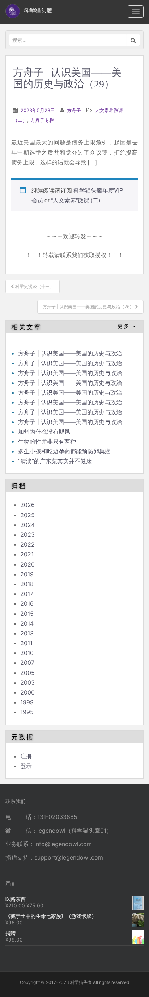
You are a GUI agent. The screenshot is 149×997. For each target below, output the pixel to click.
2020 (27, 564)
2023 (27, 534)
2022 (27, 544)
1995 (27, 712)
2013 (27, 633)
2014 (27, 623)
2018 (27, 584)
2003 (27, 682)
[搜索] (133, 40)
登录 (26, 766)
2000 (27, 692)
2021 (27, 554)
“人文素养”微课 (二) (75, 200)
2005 (27, 672)
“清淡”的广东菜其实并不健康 (55, 461)
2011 (26, 643)
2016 (27, 603)
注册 (26, 756)
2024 (27, 524)
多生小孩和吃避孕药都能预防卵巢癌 (64, 451)
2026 (27, 504)
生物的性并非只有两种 (47, 441)
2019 (27, 574)
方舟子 (74, 110)
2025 (27, 515)
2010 (27, 652)
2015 (27, 613)
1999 (27, 702)
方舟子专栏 (42, 120)
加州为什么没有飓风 (44, 431)
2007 (27, 662)
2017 (26, 593)
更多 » (127, 326)
